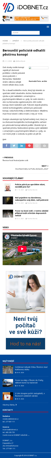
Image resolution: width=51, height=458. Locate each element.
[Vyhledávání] (26, 32)
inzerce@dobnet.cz (10, 429)
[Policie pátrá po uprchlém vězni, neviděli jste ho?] (8, 187)
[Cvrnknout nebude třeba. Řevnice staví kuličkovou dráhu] (8, 370)
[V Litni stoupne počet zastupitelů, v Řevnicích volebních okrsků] (8, 396)
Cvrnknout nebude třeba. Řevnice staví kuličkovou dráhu (31, 368)
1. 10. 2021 (20, 190)
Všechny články (9, 405)
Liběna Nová (20, 61)
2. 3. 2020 (8, 61)
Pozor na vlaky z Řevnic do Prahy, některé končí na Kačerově (29, 381)
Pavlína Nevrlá (32, 190)
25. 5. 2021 (20, 218)
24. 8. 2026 (20, 372)
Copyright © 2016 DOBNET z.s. (25, 455)
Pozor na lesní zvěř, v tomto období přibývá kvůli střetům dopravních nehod (31, 213)
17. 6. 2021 (20, 203)
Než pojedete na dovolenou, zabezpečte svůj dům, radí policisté (31, 198)
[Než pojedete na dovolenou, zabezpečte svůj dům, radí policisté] (8, 200)
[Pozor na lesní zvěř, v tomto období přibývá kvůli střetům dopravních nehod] (8, 214)
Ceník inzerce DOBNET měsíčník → (16, 435)
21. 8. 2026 (20, 386)
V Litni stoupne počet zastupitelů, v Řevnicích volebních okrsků (30, 394)
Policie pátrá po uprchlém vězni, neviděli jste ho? (30, 185)
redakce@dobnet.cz (11, 419)
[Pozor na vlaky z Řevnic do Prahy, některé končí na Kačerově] (8, 383)
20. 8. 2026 (20, 399)
